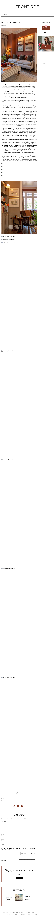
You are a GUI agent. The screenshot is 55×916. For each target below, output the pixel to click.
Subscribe (46, 27)
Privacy (28, 912)
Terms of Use (35, 912)
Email (2, 840)
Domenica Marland (7, 131)
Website (3, 844)
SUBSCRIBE (19, 878)
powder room (14, 120)
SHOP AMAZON (46, 47)
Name (2, 835)
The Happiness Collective (18, 131)
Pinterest (15, 914)
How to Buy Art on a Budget (11, 22)
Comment (4, 822)
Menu (5, 14)
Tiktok (29, 914)
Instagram (7, 914)
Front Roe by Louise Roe (27, 7)
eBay (27, 129)
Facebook (36, 914)
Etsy (30, 129)
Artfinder (34, 129)
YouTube (23, 914)
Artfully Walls (27, 131)
